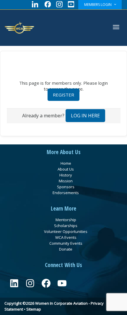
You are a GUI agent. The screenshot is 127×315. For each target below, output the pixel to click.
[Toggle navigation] (116, 27)
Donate (65, 249)
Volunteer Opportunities (65, 231)
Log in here (85, 115)
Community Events (65, 243)
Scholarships (65, 225)
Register (63, 95)
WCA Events (65, 237)
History (65, 175)
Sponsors (65, 186)
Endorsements (66, 192)
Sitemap (33, 309)
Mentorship (66, 219)
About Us (66, 169)
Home (66, 163)
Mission (66, 181)
